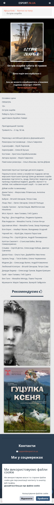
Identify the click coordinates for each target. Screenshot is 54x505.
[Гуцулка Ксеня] (27, 400)
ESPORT (27, 3)
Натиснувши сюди (27, 87)
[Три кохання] (27, 333)
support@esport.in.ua (28, 451)
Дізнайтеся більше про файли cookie (22, 485)
